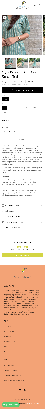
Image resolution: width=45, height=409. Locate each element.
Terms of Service (10, 370)
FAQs (6, 346)
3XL (35, 108)
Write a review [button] (22, 255)
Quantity (5, 127)
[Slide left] (2, 63)
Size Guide (6, 120)
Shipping (12, 84)
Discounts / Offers (11, 341)
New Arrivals (9, 332)
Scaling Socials (33, 403)
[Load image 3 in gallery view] (34, 63)
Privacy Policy (9, 365)
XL (19, 108)
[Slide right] (42, 63)
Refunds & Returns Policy (14, 380)
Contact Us (8, 351)
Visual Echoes (25, 399)
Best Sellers (8, 336)
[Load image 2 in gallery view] (22, 63)
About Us (7, 327)
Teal (6, 99)
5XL (15, 112)
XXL (27, 108)
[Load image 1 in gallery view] (10, 63)
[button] (4, 5)
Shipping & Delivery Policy (14, 375)
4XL (6, 112)
